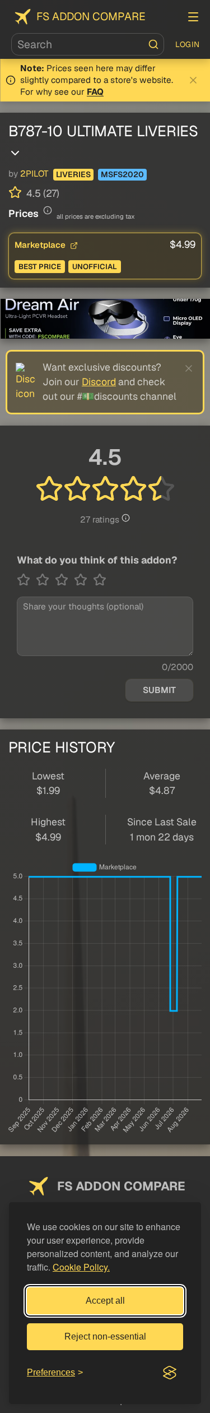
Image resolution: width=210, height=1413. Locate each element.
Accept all (105, 1300)
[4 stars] (83, 580)
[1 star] (26, 580)
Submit (159, 690)
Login (187, 44)
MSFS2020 (122, 174)
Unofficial (94, 266)
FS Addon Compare (91, 17)
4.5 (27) (41, 193)
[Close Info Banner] (193, 80)
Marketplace (41, 244)
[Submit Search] (153, 44)
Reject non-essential (105, 1336)
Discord (99, 381)
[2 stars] (45, 580)
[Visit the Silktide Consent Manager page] (169, 1372)
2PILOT (34, 173)
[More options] (15, 153)
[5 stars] (99, 580)
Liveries (73, 174)
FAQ (95, 92)
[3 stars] (64, 580)
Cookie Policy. (81, 1266)
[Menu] (193, 17)
